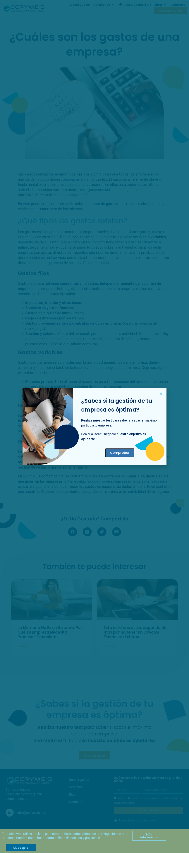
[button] (161, 393)
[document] (94, 426)
